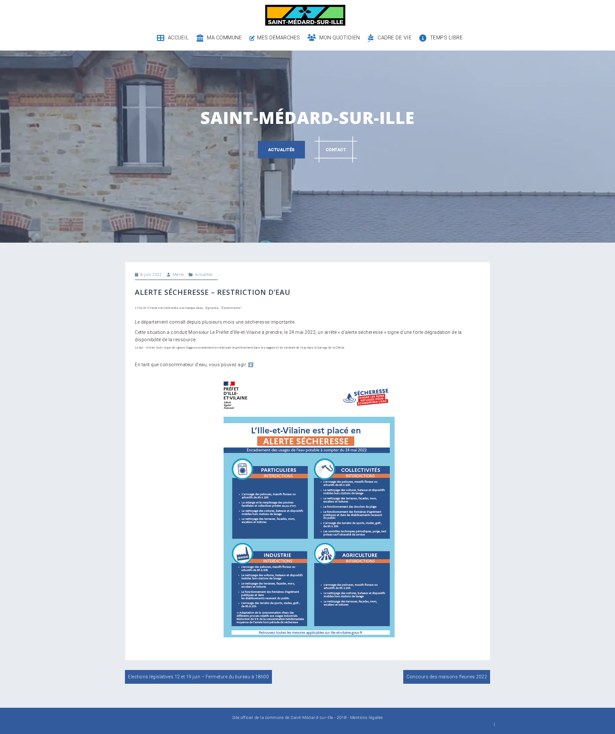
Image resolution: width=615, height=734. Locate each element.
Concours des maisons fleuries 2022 (446, 676)
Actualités (281, 149)
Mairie (178, 274)
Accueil (178, 38)
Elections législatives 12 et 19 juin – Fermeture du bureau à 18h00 (198, 676)
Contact (336, 149)
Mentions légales (366, 717)
